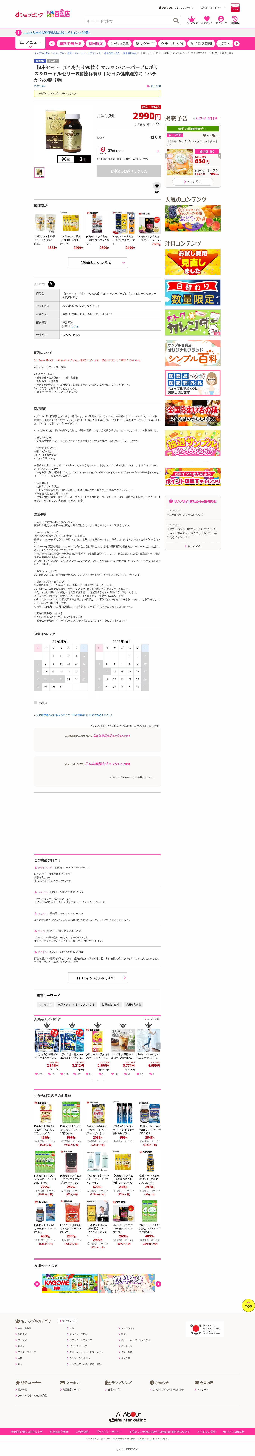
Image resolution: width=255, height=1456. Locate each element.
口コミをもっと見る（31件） (97, 978)
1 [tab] (92, 1080)
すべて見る (68, 1320)
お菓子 (21, 1346)
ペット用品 (126, 1346)
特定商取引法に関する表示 (26, 1431)
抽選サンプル (114, 1389)
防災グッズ (145, 43)
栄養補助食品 (129, 53)
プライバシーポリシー (109, 1431)
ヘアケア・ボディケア (81, 1340)
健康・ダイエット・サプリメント (84, 53)
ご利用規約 (82, 1431)
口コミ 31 (156, 86)
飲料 (20, 1358)
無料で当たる (70, 43)
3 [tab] (103, 1080)
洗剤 (72, 1328)
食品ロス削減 (201, 43)
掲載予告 (125, 1358)
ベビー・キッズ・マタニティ (135, 1340)
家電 (123, 1334)
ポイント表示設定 (233, 1431)
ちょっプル (58, 53)
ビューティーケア (79, 1346)
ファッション (128, 1328)
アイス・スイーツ (27, 1352)
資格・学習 (126, 1352)
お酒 (20, 1364)
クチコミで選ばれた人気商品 (32, 1395)
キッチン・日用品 (79, 1334)
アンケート (202, 1389)
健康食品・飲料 (112, 53)
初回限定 (95, 43)
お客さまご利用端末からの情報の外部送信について (160, 1431)
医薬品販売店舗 (59, 1431)
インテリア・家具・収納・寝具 (85, 1364)
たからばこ (40, 85)
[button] (52, 43)
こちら (75, 326)
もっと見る (153, 1019)
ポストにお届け (232, 43)
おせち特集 (119, 43)
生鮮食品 (22, 1334)
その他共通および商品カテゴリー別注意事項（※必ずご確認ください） (74, 715)
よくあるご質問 (206, 1431)
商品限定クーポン (72, 1389)
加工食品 (22, 1340)
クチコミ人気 (172, 43)
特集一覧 (22, 1389)
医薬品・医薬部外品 (80, 1358)
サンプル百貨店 (42, 53)
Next (158, 1050)
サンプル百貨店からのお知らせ (168, 1389)
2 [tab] (97, 1080)
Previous (38, 1050)
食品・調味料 (24, 1328)
